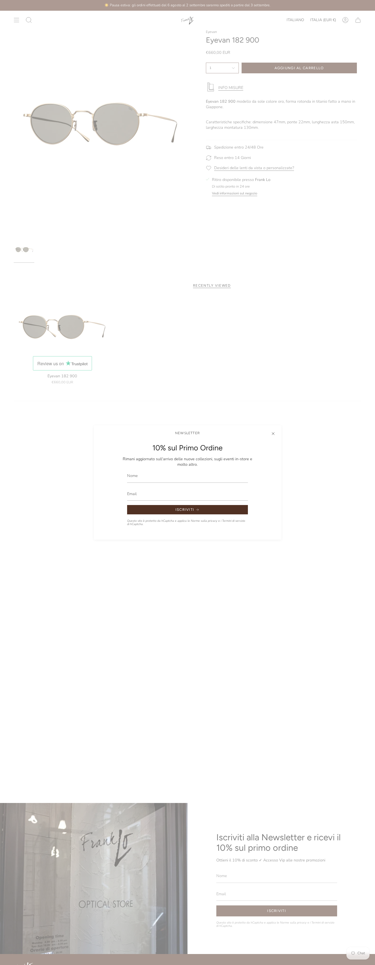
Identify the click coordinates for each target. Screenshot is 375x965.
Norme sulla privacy (204, 521)
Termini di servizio (233, 521)
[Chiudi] (273, 433)
